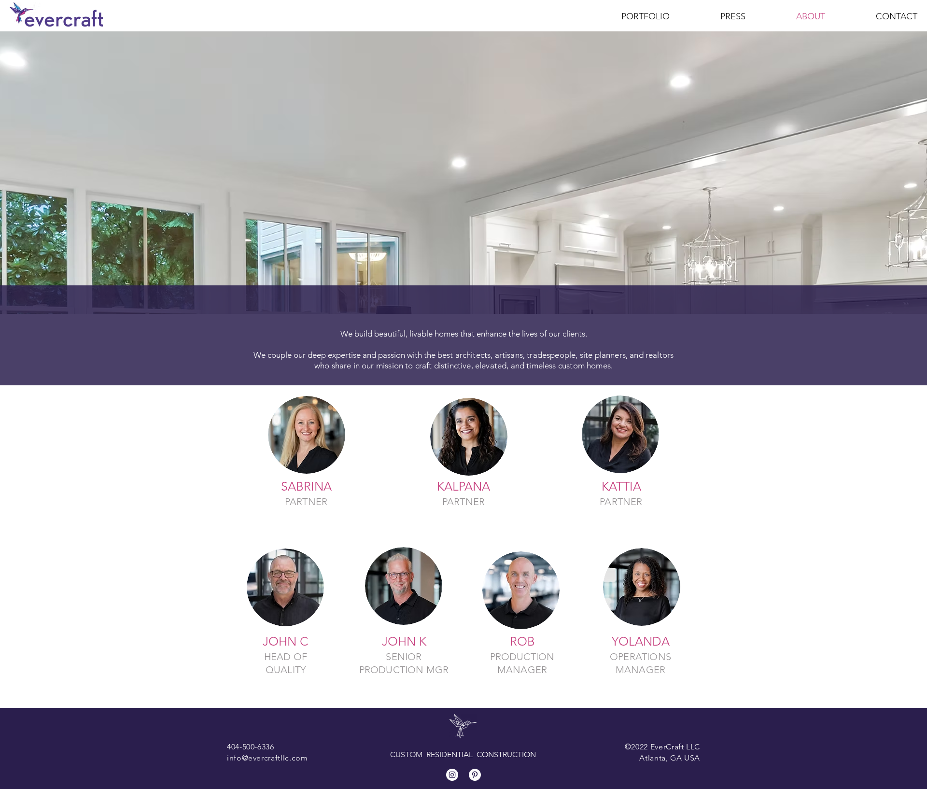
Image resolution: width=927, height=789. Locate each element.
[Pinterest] (475, 775)
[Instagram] (452, 775)
